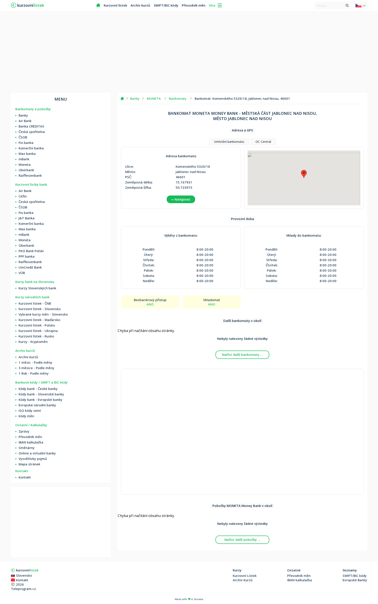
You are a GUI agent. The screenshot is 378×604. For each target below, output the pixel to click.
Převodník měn (193, 5)
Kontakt (25, 477)
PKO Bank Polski (31, 251)
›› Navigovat (181, 199)
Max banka (27, 153)
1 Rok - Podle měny (34, 373)
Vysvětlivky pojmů (33, 458)
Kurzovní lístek (115, 5)
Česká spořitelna (32, 131)
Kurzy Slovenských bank (37, 288)
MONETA (154, 98)
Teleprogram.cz (23, 589)
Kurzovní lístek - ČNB (35, 303)
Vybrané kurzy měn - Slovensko (43, 314)
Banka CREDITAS (31, 126)
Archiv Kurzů (242, 580)
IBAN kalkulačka (31, 442)
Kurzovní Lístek (245, 575)
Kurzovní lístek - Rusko (36, 336)
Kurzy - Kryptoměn (33, 341)
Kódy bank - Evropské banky (40, 399)
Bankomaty (178, 98)
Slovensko (24, 575)
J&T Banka (27, 218)
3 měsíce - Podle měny (36, 368)
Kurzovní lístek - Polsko (37, 325)
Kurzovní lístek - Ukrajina (38, 330)
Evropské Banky (355, 580)
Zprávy (24, 431)
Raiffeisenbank (30, 175)
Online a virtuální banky (37, 453)
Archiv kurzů (140, 5)
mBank (24, 159)
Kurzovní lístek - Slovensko (40, 309)
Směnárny (27, 447)
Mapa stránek (29, 464)
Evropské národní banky (37, 405)
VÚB (22, 273)
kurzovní (27, 570)
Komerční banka (31, 148)
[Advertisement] (189, 52)
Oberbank (26, 170)
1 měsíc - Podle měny (35, 362)
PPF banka (27, 256)
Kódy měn (26, 416)
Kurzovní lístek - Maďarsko (39, 320)
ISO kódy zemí (30, 410)
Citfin (23, 196)
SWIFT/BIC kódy (166, 5)
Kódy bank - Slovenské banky (41, 394)
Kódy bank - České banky (38, 388)
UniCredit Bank (30, 267)
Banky (23, 115)
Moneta (25, 164)
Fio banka (26, 142)
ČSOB (23, 137)
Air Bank (25, 121)
